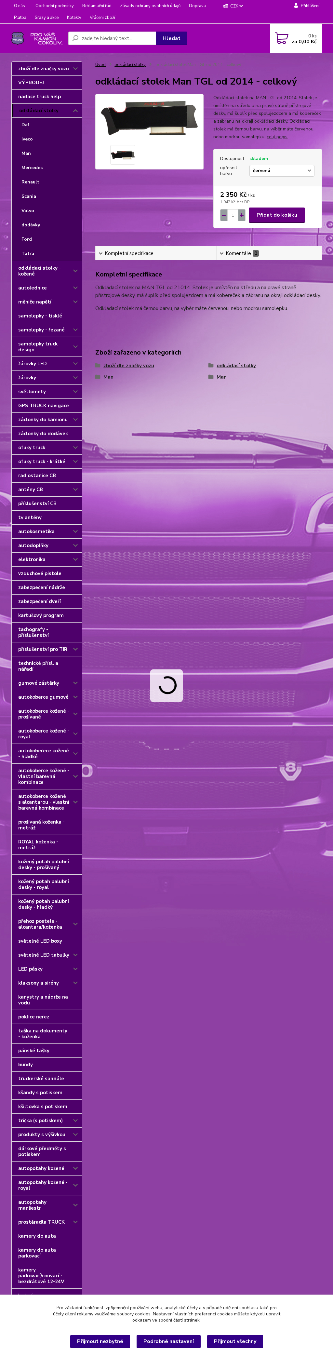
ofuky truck (31, 447)
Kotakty (74, 17)
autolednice (32, 288)
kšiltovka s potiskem (42, 1106)
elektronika (32, 559)
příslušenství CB (37, 503)
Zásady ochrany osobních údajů (150, 6)
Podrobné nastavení (168, 1341)
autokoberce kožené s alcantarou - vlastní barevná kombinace (43, 802)
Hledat (171, 38)
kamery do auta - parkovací (38, 1253)
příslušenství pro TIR (42, 649)
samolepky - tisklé (40, 316)
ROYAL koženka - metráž (38, 845)
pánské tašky (33, 1050)
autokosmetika (36, 531)
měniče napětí (34, 302)
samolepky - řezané (41, 330)
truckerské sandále (41, 1078)
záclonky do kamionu (43, 419)
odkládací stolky (39, 110)
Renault (30, 182)
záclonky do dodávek (43, 433)
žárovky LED (32, 363)
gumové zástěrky (38, 683)
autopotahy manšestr (32, 1205)
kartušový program (41, 615)
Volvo (27, 211)
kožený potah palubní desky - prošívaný (43, 864)
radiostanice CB (37, 475)
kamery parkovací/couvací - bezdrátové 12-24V (41, 1276)
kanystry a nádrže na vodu (43, 1000)
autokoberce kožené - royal (43, 734)
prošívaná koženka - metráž (41, 825)
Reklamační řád (97, 6)
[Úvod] (37, 38)
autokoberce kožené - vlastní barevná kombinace (43, 776)
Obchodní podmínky (54, 6)
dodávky (30, 225)
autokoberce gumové (43, 697)
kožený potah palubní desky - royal (43, 884)
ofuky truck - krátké (41, 461)
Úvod (100, 65)
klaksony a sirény (38, 983)
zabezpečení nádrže (41, 587)
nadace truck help (39, 96)
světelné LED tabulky (43, 955)
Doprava (197, 6)
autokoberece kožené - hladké (43, 753)
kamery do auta (37, 1236)
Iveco (27, 139)
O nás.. (20, 6)
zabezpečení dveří (39, 601)
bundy (25, 1064)
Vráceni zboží (102, 17)
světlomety (32, 391)
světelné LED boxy (40, 941)
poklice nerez (33, 1017)
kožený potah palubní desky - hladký (43, 904)
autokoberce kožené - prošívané (43, 714)
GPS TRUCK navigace (43, 405)
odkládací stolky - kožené (39, 271)
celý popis (277, 137)
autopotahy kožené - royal (43, 1185)
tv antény (30, 517)
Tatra (27, 253)
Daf (25, 125)
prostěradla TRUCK (41, 1222)
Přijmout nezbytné (100, 1341)
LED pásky (30, 969)
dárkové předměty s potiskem (42, 1151)
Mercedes (32, 168)
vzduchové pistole (39, 573)
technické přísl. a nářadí (38, 666)
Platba (20, 17)
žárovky (27, 377)
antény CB (30, 489)
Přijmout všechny (235, 1341)
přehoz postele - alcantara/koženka (40, 924)
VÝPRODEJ (31, 82)
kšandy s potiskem (40, 1092)
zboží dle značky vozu (43, 68)
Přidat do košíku (277, 215)
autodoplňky (33, 545)
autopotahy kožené (41, 1168)
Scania (28, 196)
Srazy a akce (47, 17)
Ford (26, 239)
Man (26, 153)
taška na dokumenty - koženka (42, 1034)
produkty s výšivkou (41, 1134)
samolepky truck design (38, 347)
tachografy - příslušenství (33, 632)
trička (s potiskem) (40, 1120)
